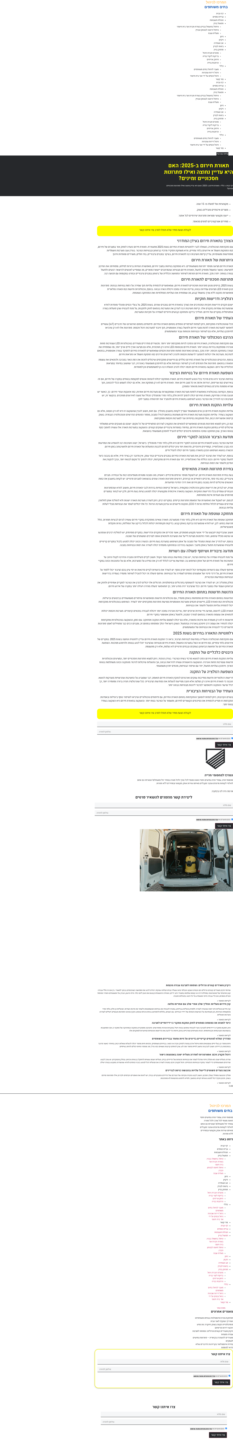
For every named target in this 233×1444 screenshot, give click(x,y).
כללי (221, 66)
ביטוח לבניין (218, 46)
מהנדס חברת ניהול (211, 53)
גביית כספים (218, 16)
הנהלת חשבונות (217, 20)
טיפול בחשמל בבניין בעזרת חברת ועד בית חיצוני (198, 26)
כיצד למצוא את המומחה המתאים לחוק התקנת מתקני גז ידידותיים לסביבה (191, 1023)
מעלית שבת (213, 33)
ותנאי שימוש (201, 738)
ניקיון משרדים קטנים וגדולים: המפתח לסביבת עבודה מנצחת (198, 985)
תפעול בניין (219, 23)
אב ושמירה (219, 43)
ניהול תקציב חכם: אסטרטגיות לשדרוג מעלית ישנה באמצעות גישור (195, 1054)
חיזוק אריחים (213, 59)
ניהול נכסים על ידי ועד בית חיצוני (204, 76)
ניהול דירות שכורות (210, 72)
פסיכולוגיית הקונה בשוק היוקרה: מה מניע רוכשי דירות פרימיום (215, 1326)
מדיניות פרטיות (212, 738)
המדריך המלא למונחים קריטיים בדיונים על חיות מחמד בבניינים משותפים (191, 1038)
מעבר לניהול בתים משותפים (206, 69)
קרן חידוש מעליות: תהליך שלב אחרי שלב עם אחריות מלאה (199, 1004)
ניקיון (221, 39)
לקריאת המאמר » (224, 1000)
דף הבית (220, 13)
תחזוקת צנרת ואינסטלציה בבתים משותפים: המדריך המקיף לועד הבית (214, 1319)
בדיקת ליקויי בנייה (211, 56)
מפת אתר (221, 1308)
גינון (222, 36)
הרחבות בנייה (213, 62)
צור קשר (220, 79)
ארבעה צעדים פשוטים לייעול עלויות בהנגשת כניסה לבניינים (198, 1070)
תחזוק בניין (219, 49)
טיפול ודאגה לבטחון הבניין (207, 30)
